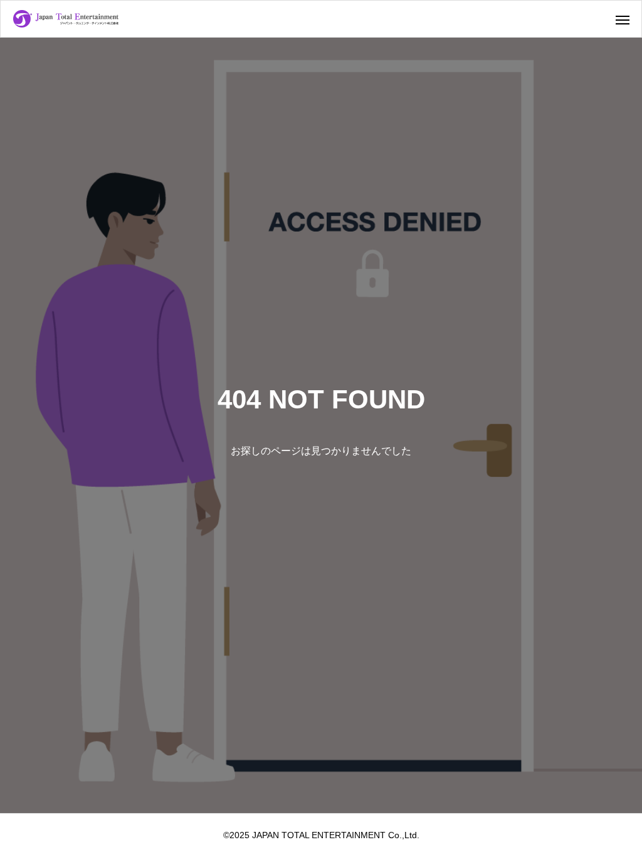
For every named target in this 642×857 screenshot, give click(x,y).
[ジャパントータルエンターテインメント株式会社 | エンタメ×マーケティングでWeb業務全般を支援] (65, 19)
